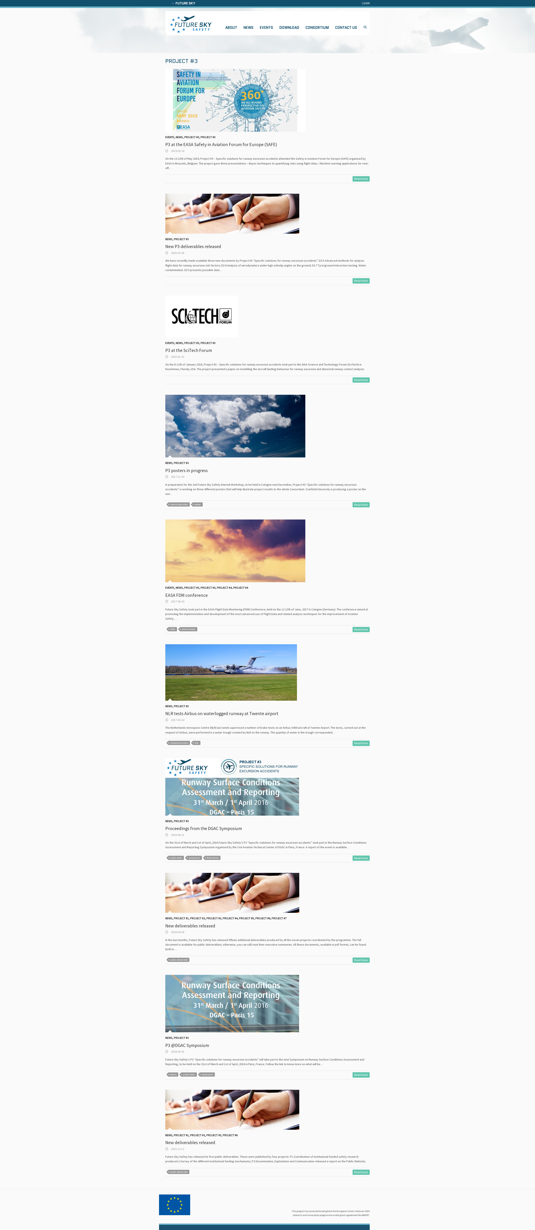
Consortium (317, 27)
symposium (194, 857)
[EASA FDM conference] (239, 551)
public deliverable (178, 959)
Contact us (346, 27)
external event (188, 629)
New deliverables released (190, 926)
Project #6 (262, 918)
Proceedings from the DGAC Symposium (203, 828)
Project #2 (197, 918)
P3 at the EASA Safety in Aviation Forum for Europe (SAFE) (221, 144)
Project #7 (279, 918)
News (248, 27)
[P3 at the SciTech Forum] (239, 316)
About (231, 27)
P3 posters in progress (186, 470)
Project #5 (246, 918)
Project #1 (181, 918)
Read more (361, 179)
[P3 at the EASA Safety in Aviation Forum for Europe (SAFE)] (239, 100)
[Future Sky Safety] (191, 24)
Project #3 (191, 137)
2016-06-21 (177, 835)
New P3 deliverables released (193, 246)
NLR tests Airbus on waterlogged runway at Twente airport (221, 713)
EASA (172, 629)
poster (198, 504)
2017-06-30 (177, 601)
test (197, 742)
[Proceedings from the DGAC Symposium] (239, 787)
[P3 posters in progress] (239, 426)
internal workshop (179, 504)
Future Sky (185, 3)
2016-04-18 (177, 932)
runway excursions (179, 742)
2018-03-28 (177, 253)
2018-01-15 (177, 357)
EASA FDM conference (186, 595)
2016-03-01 (177, 1051)
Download (289, 27)
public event (176, 857)
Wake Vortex (213, 857)
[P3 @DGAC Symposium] (239, 1003)
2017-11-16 (177, 477)
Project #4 (224, 588)
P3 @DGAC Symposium (187, 1045)
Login (366, 3)
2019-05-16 (177, 151)
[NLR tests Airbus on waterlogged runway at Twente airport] (239, 672)
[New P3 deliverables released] (239, 214)
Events (266, 27)
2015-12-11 (177, 1149)
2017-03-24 (177, 720)
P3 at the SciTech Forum (188, 350)
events (173, 1074)
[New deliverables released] (239, 893)
